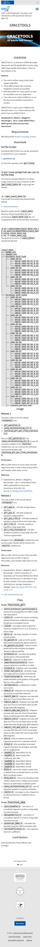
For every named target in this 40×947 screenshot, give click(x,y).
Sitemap (29, 940)
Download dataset (11, 206)
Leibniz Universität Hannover (23, 933)
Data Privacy (27, 937)
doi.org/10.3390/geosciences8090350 (18, 491)
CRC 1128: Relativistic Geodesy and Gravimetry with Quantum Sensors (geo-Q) (16, 15)
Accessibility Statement (16, 940)
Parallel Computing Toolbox (25, 136)
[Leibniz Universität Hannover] (7, 2)
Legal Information (14, 937)
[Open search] (38, 2)
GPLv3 (15, 110)
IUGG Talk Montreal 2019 (13, 594)
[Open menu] (37, 9)
